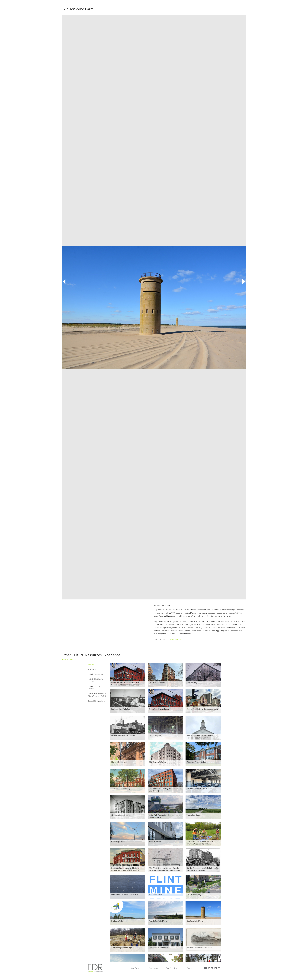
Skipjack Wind (175, 639)
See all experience (69, 659)
